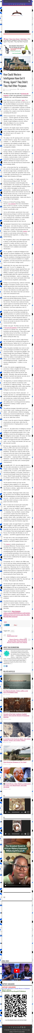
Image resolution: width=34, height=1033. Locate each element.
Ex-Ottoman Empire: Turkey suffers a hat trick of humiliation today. (15, 691)
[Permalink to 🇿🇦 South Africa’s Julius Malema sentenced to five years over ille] (17, 781)
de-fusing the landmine (11, 327)
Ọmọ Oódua (22, 1031)
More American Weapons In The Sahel (14, 762)
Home (6, 39)
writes (23, 100)
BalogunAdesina (13, 89)
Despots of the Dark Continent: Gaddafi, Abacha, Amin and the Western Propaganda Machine (16, 715)
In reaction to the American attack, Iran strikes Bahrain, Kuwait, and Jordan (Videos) (17, 739)
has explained (12, 203)
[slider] (15, 812)
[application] (17, 806)
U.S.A (12, 630)
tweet (5, 622)
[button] (17, 806)
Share (7, 625)
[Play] (6, 812)
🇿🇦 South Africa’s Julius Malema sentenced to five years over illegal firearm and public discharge (17, 785)
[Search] (29, 1)
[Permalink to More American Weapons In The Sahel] (17, 760)
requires (25, 231)
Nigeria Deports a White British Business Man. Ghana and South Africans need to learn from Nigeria (17, 640)
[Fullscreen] (28, 812)
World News (23, 39)
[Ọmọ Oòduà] (17, 14)
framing (8, 544)
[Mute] (25, 812)
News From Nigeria (14, 39)
